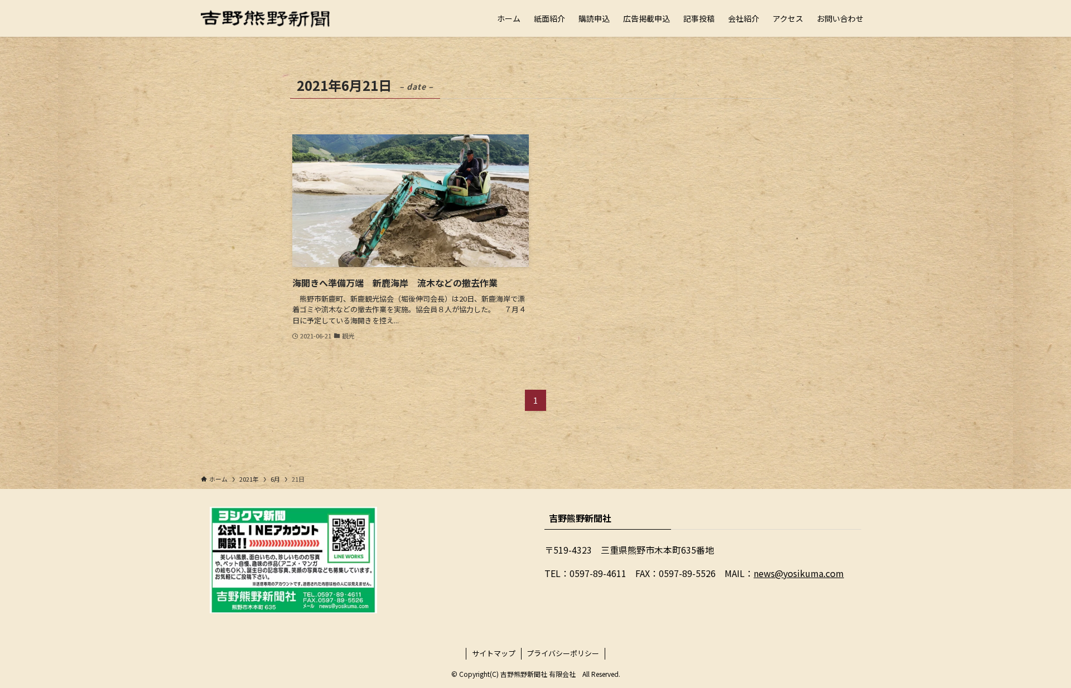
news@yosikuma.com (799, 573)
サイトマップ (493, 653)
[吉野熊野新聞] (265, 18)
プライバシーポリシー (563, 653)
